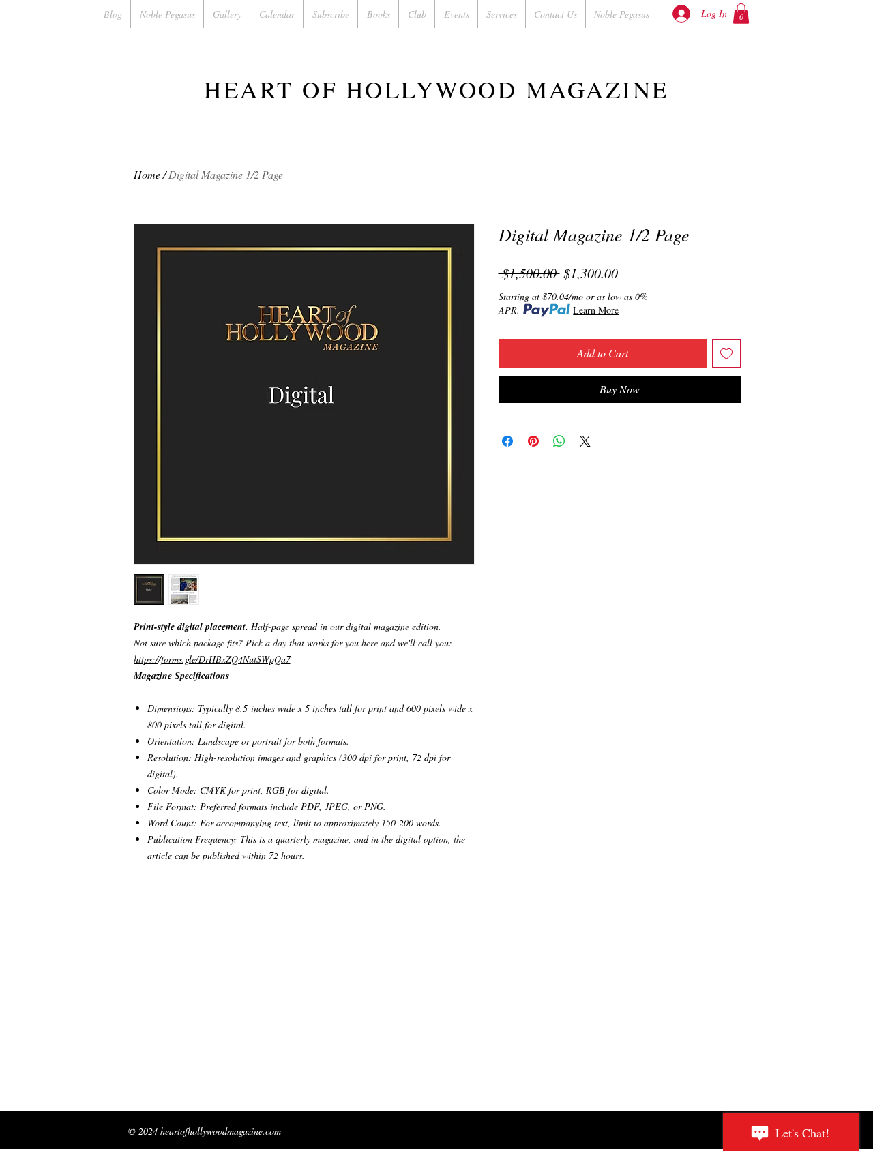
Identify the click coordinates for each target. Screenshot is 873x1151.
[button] (741, 13)
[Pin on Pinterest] (533, 441)
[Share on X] (585, 441)
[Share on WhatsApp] (559, 441)
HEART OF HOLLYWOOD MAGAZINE (436, 89)
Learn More (596, 309)
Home (147, 174)
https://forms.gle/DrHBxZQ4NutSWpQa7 (212, 659)
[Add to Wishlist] (726, 353)
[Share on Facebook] (507, 441)
